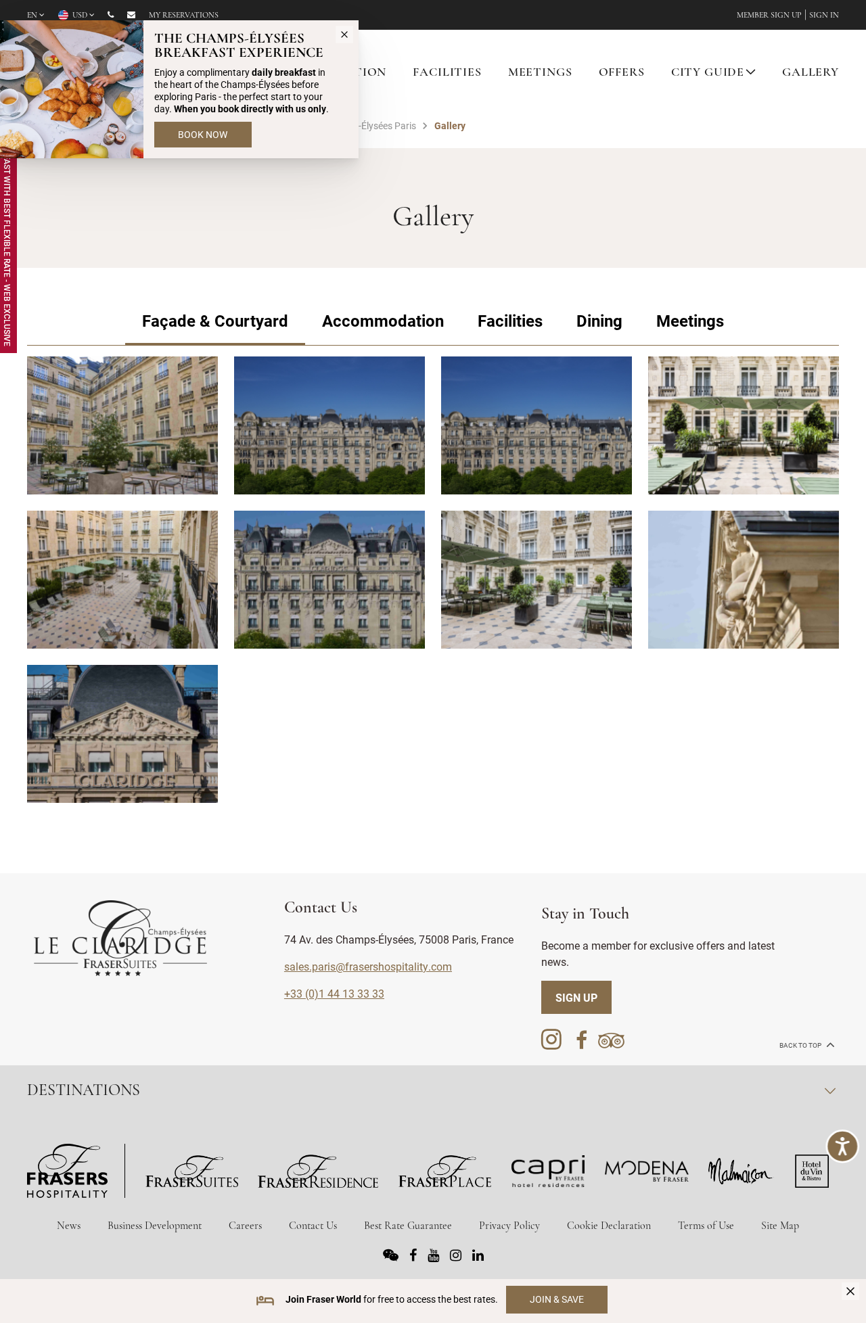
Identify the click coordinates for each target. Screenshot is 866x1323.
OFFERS (622, 73)
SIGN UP (576, 997)
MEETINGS (540, 73)
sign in (824, 15)
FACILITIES (447, 73)
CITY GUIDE (708, 73)
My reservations (184, 15)
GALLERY (810, 73)
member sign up (769, 15)
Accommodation (383, 320)
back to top (801, 1045)
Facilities (510, 320)
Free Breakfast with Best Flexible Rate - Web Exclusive (7, 227)
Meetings (690, 320)
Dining (599, 320)
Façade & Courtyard (215, 320)
